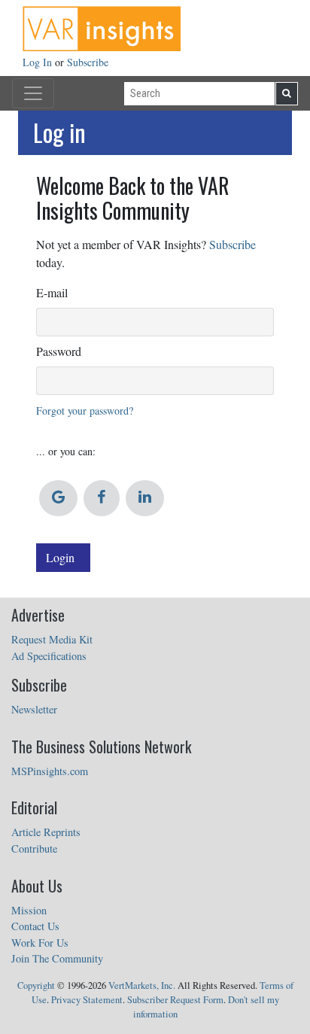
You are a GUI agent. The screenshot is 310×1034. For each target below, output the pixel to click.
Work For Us (39, 942)
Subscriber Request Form (175, 999)
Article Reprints (46, 832)
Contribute (34, 848)
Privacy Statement (87, 999)
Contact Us (35, 926)
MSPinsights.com (49, 771)
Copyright (36, 985)
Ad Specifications (49, 656)
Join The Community (57, 958)
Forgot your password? (84, 410)
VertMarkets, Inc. (141, 985)
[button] (58, 498)
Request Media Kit (52, 639)
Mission (29, 910)
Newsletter (34, 709)
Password (58, 351)
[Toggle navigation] (33, 93)
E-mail (52, 292)
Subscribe (87, 62)
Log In (39, 62)
